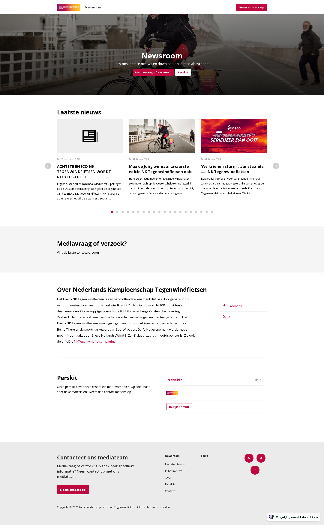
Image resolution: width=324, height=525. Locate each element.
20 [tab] (212, 212)
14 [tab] (180, 212)
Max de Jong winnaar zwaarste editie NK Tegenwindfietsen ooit (160, 169)
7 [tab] (143, 212)
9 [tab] (154, 212)
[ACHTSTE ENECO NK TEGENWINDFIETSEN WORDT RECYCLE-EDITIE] (90, 136)
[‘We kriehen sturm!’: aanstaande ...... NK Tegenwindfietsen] (234, 136)
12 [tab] (170, 212)
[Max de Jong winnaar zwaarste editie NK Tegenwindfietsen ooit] (162, 136)
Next (276, 166)
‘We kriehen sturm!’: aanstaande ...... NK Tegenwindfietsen (232, 169)
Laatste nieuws (175, 464)
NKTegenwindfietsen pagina (95, 341)
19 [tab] (207, 212)
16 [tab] (191, 212)
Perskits (170, 484)
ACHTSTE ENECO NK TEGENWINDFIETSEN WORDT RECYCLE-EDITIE (84, 171)
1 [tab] (112, 212)
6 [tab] (138, 212)
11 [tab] (165, 212)
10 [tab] (159, 212)
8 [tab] (149, 212)
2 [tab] (117, 212)
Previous (48, 166)
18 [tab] (201, 212)
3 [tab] (123, 212)
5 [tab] (133, 212)
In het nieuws (173, 471)
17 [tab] (196, 212)
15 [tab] (185, 212)
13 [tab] (175, 212)
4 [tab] (128, 212)
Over (168, 477)
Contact (170, 491)
